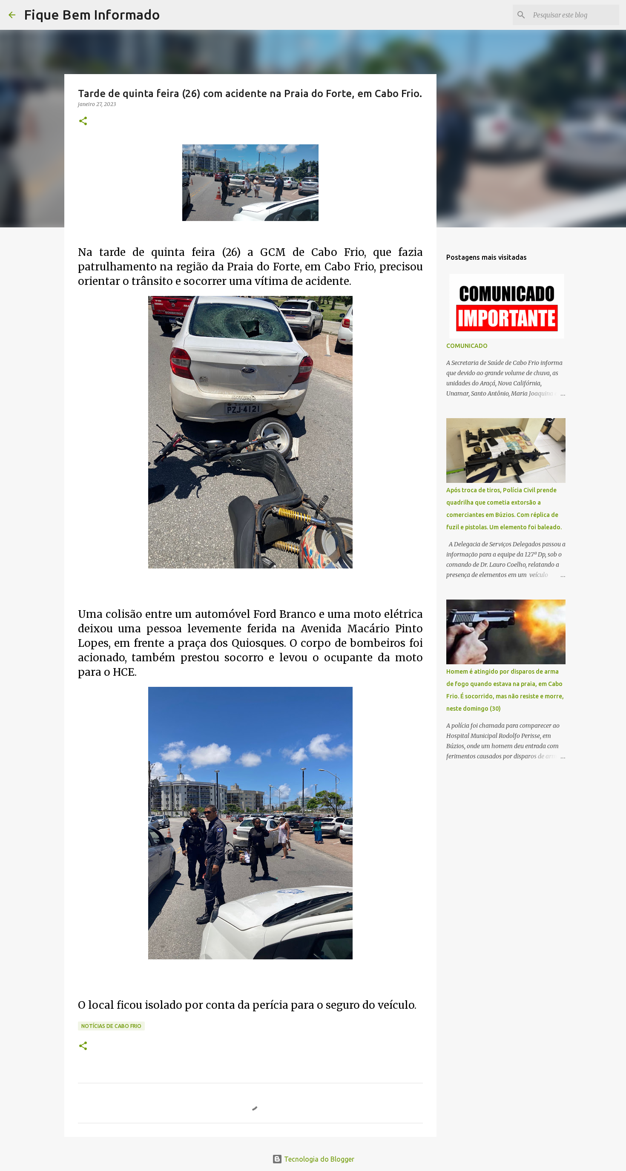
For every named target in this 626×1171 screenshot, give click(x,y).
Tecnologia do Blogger (318, 1159)
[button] (83, 121)
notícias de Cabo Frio (111, 1026)
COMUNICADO (467, 345)
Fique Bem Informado (92, 14)
